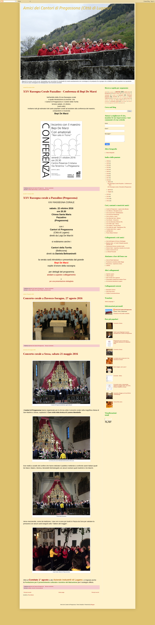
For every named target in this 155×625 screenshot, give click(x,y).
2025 (107, 163)
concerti (40, 189)
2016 (107, 180)
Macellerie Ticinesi (110, 289)
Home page (61, 592)
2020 (107, 171)
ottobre (109, 181)
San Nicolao (124, 101)
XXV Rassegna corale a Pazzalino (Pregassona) (50, 197)
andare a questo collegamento (61, 274)
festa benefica (123, 96)
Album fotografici (110, 152)
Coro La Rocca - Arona (111, 216)
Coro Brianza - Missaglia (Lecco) (114, 211)
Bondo (123, 93)
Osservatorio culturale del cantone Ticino (116, 279)
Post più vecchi (95, 592)
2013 (107, 198)
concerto (115, 96)
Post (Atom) (31, 595)
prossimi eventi (45, 189)
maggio (110, 191)
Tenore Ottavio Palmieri (112, 233)
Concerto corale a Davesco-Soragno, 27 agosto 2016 (52, 298)
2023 (107, 167)
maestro (106, 99)
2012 (107, 200)
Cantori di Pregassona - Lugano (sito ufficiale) (117, 209)
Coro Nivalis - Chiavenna (112, 220)
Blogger (92, 604)
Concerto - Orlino (118, 375)
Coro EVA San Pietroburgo (112, 214)
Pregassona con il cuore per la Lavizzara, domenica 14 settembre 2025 (122, 342)
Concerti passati (39, 588)
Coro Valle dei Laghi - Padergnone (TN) (116, 227)
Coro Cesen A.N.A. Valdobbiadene (114, 212)
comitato (114, 95)
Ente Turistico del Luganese (113, 277)
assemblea (111, 92)
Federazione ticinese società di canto (115, 246)
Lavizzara (115, 98)
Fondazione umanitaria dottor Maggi (115, 262)
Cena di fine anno (118, 402)
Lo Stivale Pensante (111, 251)
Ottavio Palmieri (119, 99)
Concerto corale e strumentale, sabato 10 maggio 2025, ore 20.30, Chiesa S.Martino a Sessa (122, 386)
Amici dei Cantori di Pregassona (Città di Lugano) (67, 8)
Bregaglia (128, 93)
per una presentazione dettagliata (61, 281)
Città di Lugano (110, 275)
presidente (107, 101)
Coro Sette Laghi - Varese (112, 223)
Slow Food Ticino (110, 291)
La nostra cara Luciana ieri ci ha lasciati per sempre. (121, 359)
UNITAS (116, 102)
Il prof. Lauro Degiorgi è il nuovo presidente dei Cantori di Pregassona (123, 332)
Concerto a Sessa (118, 323)
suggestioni (111, 102)
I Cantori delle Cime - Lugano (113, 229)
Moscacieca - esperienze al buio (114, 263)
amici (106, 92)
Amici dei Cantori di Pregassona (123, 309)
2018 (107, 175)
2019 (107, 173)
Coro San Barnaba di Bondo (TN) (114, 222)
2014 (107, 196)
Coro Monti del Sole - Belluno (113, 218)
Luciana (120, 98)
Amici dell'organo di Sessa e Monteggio (115, 241)
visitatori (121, 102)
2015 (107, 194)
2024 (107, 165)
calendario (107, 95)
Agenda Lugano (110, 274)
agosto (109, 189)
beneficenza (108, 93)
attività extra (34, 290)
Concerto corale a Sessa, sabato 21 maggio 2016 (50, 353)
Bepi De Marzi (35, 189)
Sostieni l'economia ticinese (113, 293)
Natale (112, 99)
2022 (107, 169)
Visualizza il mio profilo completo (121, 313)
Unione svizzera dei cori (112, 249)
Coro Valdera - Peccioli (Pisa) (113, 225)
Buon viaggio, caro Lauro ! (120, 367)
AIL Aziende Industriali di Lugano (114, 281)
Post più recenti (27, 592)
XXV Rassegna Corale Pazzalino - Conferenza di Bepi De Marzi (60, 91)
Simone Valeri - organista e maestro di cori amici (118, 248)
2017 (107, 177)
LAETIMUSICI (109, 231)
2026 (107, 161)
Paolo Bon (127, 99)
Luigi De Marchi (126, 98)
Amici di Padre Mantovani (112, 260)
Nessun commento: (49, 188)
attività (29, 189)
